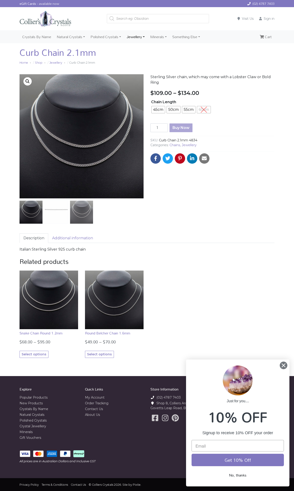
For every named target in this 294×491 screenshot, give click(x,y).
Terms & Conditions (55, 484)
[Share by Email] (204, 158)
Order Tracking (96, 403)
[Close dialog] (284, 365)
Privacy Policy (29, 484)
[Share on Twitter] (168, 158)
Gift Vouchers (30, 438)
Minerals (157, 36)
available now (49, 3)
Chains (175, 145)
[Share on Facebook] (156, 158)
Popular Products (34, 397)
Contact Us (94, 409)
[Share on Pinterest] (180, 158)
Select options (34, 354)
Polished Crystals (104, 36)
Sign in (269, 19)
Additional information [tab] (72, 238)
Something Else (184, 36)
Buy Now (180, 128)
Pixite (137, 484)
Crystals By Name (36, 36)
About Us (92, 415)
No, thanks (237, 475)
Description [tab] (33, 238)
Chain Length (163, 102)
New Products (31, 403)
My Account (95, 397)
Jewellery (134, 36)
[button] (27, 81)
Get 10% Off (238, 460)
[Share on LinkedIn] (192, 158)
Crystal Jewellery (33, 426)
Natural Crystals (69, 36)
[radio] (158, 109)
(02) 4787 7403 (263, 3)
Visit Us (248, 19)
